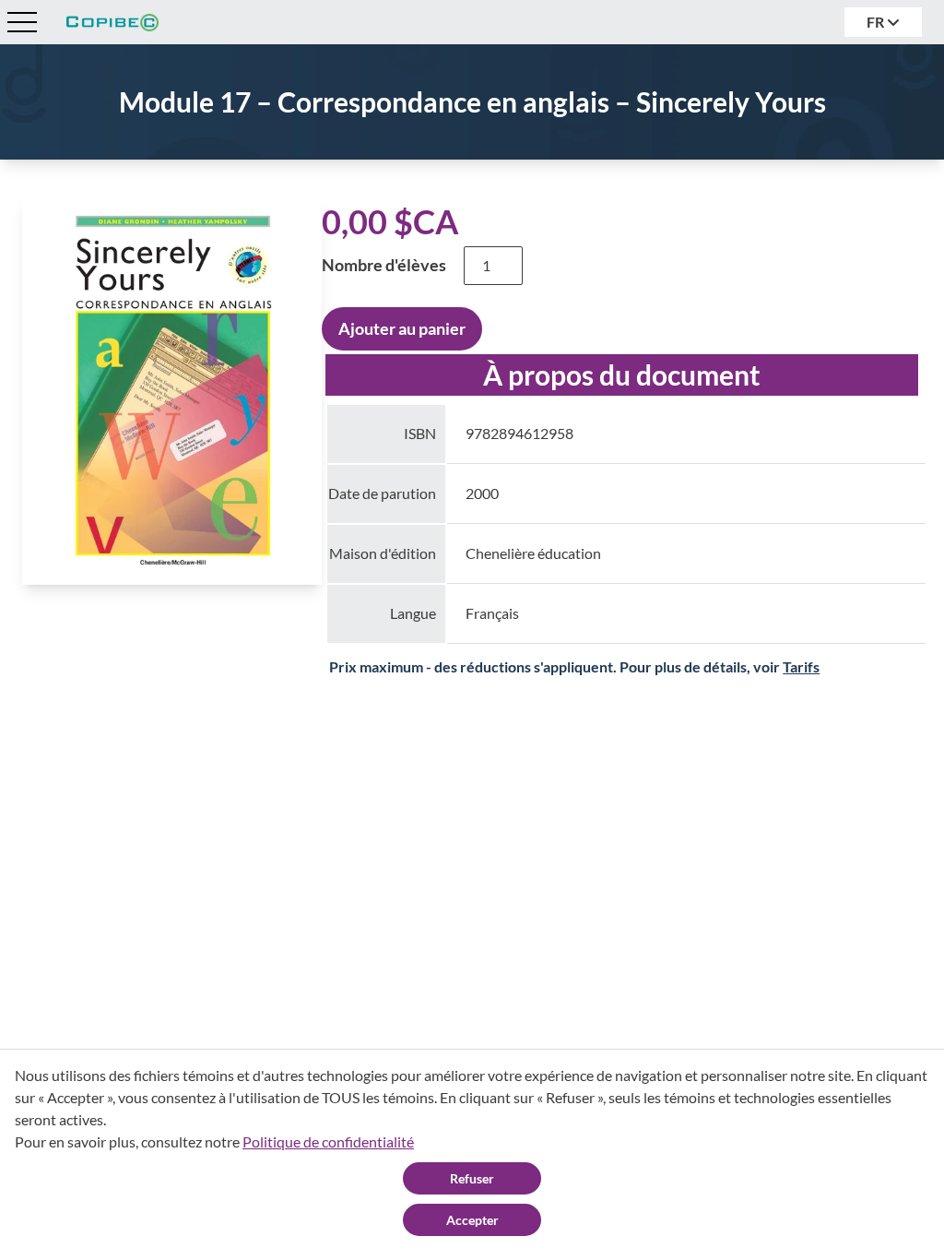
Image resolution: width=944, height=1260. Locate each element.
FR (877, 21)
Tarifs (801, 666)
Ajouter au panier (402, 328)
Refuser (472, 1178)
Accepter (472, 1220)
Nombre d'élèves (384, 265)
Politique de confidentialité (328, 1141)
